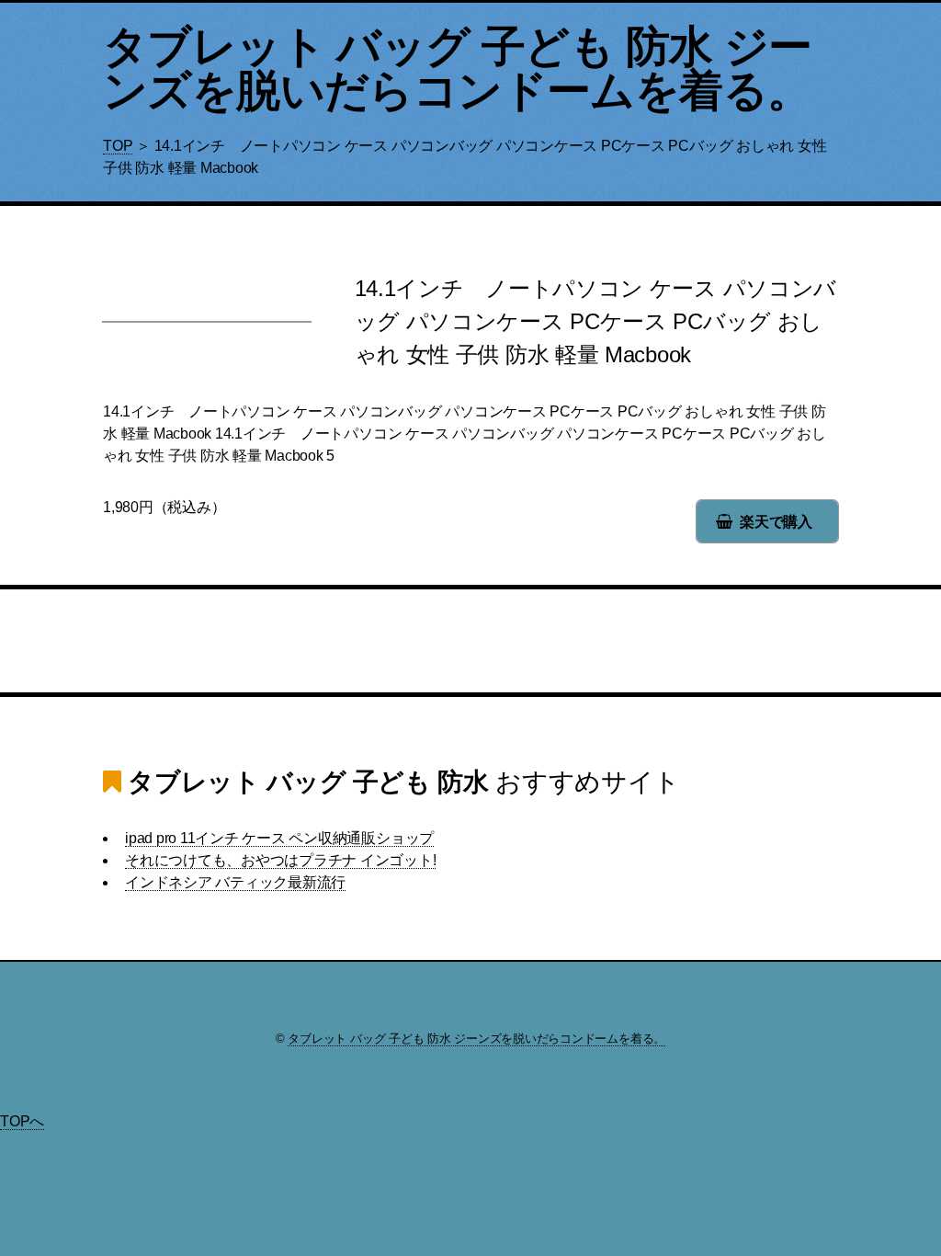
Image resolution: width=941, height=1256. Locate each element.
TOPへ (22, 1121)
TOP (117, 146)
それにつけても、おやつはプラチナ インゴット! (280, 860)
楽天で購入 (776, 522)
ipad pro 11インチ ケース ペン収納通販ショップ (279, 838)
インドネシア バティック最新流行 (235, 882)
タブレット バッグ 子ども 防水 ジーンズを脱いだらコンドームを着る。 (457, 68)
